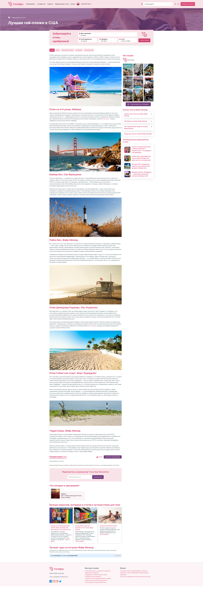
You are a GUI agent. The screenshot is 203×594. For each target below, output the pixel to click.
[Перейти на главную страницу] (16, 4)
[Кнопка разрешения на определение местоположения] (142, 4)
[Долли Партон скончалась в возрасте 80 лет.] (138, 70)
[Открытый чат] (178, 4)
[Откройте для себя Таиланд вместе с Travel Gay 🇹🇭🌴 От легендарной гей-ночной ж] (149, 70)
